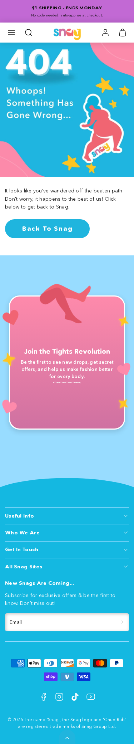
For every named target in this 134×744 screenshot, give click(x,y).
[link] (105, 32)
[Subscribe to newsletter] (122, 622)
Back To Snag (47, 228)
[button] (11, 32)
